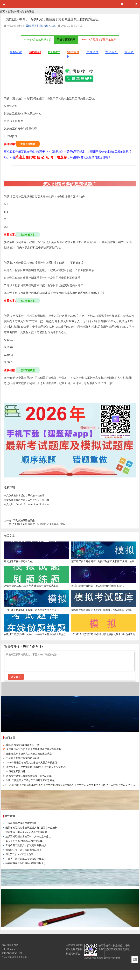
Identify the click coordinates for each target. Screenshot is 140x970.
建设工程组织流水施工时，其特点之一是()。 (29, 836)
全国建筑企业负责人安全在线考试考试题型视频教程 (33, 749)
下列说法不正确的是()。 (21, 520)
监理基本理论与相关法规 (21, 11)
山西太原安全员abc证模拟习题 (22, 744)
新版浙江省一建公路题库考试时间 (23, 849)
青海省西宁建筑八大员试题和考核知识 (25, 845)
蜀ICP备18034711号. (12, 953)
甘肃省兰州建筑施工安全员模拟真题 (24, 858)
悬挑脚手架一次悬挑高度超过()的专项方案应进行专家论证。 (38, 767)
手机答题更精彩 (66, 39)
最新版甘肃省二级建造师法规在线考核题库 (29, 775)
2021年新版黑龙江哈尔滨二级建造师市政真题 (30, 780)
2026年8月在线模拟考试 (37, 39)
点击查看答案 (27, 234)
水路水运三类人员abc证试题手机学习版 (26, 832)
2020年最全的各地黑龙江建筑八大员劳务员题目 (31, 762)
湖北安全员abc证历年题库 (19, 854)
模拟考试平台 (73, 953)
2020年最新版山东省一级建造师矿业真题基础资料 (35, 524)
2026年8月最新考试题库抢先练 (98, 39)
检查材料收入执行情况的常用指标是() (25, 863)
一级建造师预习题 (15, 771)
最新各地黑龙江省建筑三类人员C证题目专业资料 (31, 827)
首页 (2, 11)
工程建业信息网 (74, 944)
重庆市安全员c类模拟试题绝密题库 (24, 841)
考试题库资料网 (19, 957)
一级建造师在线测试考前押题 (21, 823)
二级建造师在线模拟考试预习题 (23, 758)
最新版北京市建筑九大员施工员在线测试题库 (30, 753)
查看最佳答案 (27, 144)
